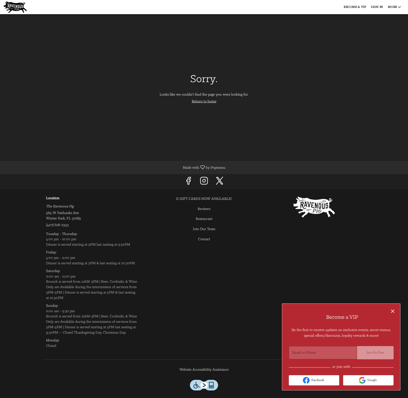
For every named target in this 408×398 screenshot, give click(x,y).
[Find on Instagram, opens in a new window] (204, 182)
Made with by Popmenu (114, 167)
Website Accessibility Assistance (204, 370)
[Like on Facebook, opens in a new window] (188, 182)
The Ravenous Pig (314, 207)
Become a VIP (355, 6)
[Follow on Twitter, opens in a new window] (219, 182)
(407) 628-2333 (57, 225)
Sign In (377, 6)
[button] (395, 7)
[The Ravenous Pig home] (25, 7)
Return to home (204, 101)
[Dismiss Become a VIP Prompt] (392, 311)
